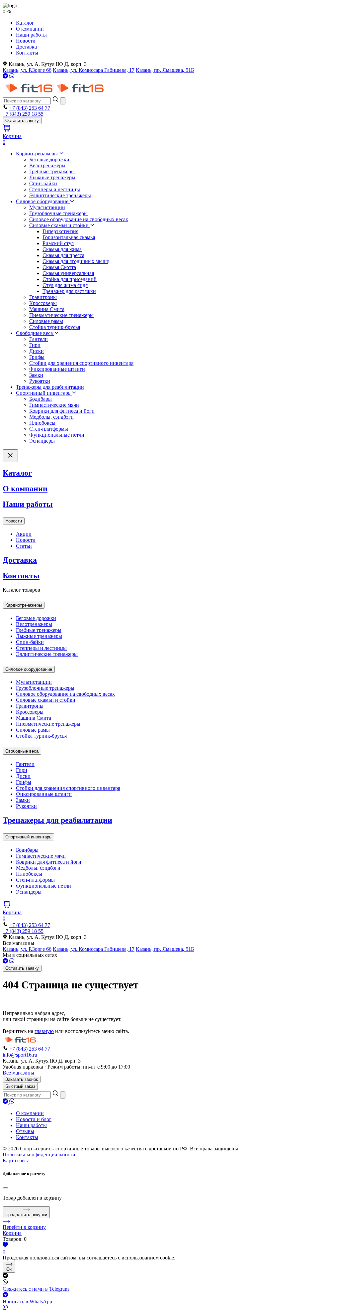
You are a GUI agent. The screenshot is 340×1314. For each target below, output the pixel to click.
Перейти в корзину (24, 1227)
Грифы (36, 357)
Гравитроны (43, 297)
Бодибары (40, 399)
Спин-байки (43, 183)
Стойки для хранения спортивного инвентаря (81, 363)
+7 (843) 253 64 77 (29, 108)
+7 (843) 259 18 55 (23, 114)
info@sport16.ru (20, 1055)
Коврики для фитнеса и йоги (62, 411)
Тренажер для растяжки (69, 291)
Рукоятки (39, 381)
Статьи (24, 546)
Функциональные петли (56, 435)
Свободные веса (35, 333)
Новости (26, 41)
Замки (36, 375)
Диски (36, 351)
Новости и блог (33, 1119)
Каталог (25, 23)
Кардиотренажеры (37, 153)
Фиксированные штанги (57, 369)
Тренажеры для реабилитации (50, 387)
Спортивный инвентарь (44, 393)
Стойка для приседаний (69, 279)
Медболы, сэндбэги (51, 417)
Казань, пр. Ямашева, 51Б (165, 70)
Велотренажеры (47, 165)
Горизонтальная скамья (68, 237)
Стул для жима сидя (65, 285)
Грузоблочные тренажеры (58, 213)
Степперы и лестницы (54, 189)
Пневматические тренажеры (61, 315)
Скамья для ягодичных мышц (76, 261)
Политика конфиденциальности (39, 1154)
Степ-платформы (48, 429)
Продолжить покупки (26, 1214)
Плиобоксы (42, 423)
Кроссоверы (43, 303)
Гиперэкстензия (60, 231)
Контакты (27, 53)
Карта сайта (16, 1160)
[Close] (5, 1188)
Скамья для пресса (63, 255)
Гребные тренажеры (52, 171)
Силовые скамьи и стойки (59, 225)
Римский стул (58, 243)
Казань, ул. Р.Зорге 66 (27, 70)
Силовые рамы (46, 321)
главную (44, 1031)
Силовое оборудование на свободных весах (78, 219)
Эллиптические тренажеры (60, 195)
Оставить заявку (22, 120)
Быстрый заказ (20, 1086)
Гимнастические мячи (54, 405)
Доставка (26, 47)
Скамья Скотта (59, 267)
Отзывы (25, 1131)
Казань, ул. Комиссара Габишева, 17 (93, 70)
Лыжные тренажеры (52, 177)
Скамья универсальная (68, 273)
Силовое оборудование (43, 201)
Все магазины (18, 1073)
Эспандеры (42, 441)
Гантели (38, 339)
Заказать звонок (21, 1079)
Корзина (12, 1233)
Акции (24, 534)
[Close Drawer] (10, 455)
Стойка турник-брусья (54, 327)
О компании (30, 29)
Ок (9, 1269)
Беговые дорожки (49, 159)
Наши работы (31, 35)
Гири (35, 345)
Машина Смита (46, 309)
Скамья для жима (62, 249)
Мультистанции (47, 207)
